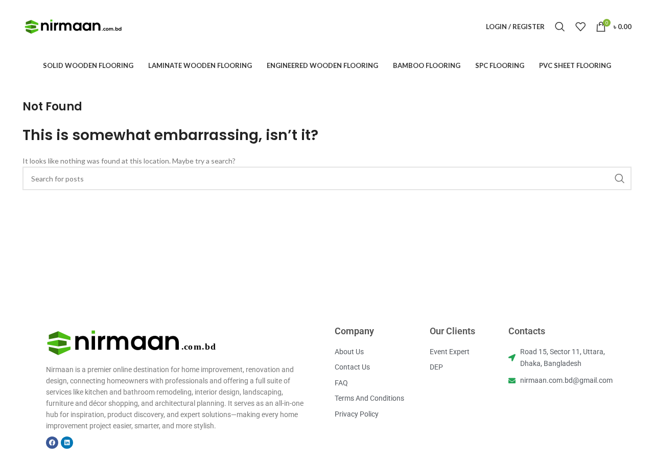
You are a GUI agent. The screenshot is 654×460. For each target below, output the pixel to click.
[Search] (560, 26)
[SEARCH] (620, 178)
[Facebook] (52, 442)
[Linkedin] (67, 442)
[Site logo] (73, 25)
